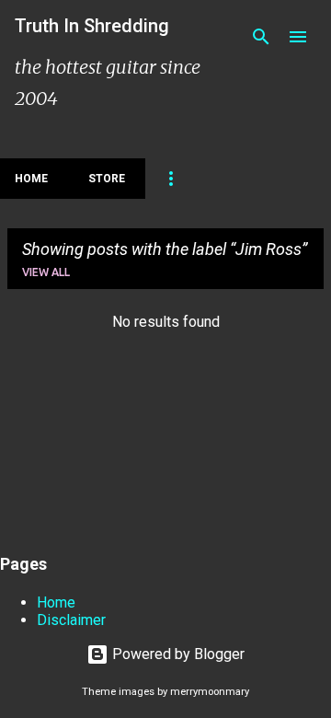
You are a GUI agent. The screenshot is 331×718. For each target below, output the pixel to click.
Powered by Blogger (176, 654)
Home (31, 178)
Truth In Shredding (92, 26)
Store (106, 178)
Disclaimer (71, 620)
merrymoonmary (209, 692)
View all (46, 272)
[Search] (261, 37)
